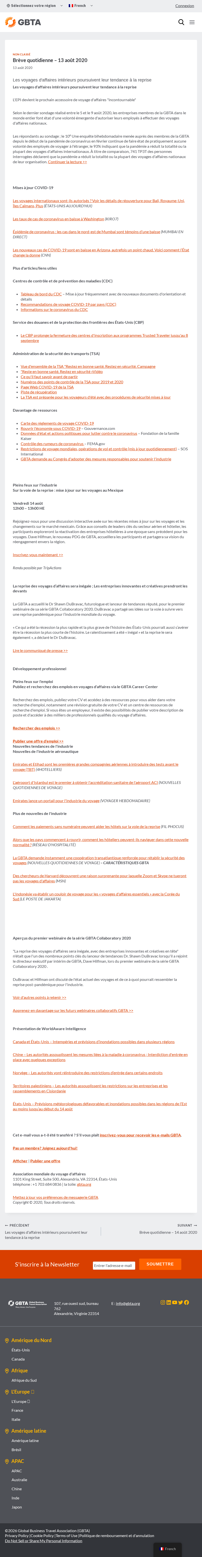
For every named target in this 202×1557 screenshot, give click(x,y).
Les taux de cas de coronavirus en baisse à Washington (58, 218)
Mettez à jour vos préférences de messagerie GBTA (55, 1197)
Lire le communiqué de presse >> (40, 650)
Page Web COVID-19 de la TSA (47, 387)
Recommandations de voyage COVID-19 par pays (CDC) (68, 304)
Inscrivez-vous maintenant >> (38, 554)
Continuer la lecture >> (67, 161)
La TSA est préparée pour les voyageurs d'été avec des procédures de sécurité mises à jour (96, 397)
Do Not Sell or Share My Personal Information (43, 1540)
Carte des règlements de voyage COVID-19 (57, 423)
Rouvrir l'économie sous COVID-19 (51, 428)
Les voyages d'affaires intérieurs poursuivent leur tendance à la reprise (46, 1231)
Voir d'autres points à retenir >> (39, 997)
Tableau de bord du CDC (41, 294)
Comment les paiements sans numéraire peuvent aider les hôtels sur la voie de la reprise (86, 826)
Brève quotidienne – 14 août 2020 (168, 1228)
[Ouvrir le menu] (192, 22)
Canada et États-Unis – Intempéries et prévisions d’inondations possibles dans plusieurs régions (94, 1041)
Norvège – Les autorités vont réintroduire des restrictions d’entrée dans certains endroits (88, 1072)
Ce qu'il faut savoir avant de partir (49, 376)
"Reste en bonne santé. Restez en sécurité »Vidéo (62, 371)
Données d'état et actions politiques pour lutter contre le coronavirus (79, 433)
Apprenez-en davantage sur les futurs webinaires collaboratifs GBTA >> (73, 1010)
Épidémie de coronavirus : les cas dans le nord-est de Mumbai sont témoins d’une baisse (86, 231)
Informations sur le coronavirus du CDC (54, 309)
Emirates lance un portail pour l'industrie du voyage (56, 800)
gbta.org (84, 1184)
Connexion (184, 5)
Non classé (22, 54)
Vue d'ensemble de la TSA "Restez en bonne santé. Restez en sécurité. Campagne (88, 366)
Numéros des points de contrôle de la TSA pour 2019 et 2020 (72, 381)
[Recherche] (181, 22)
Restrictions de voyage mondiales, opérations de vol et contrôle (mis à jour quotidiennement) (99, 448)
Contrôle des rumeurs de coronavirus (52, 443)
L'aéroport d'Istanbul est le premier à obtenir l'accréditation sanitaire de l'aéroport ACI (85, 782)
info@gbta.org (128, 1303)
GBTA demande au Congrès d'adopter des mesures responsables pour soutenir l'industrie (96, 458)
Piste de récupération (39, 391)
